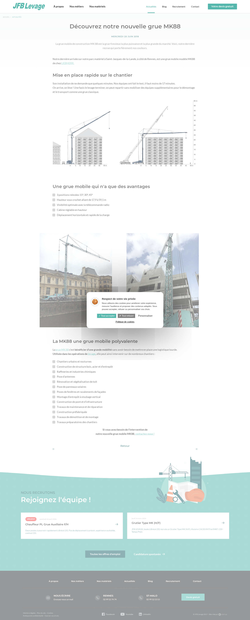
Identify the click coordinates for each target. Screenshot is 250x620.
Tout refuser (127, 316)
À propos (59, 6)
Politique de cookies (125, 321)
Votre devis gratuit (222, 6)
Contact (195, 6)
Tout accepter (107, 316)
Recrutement (178, 6)
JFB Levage (29, 6)
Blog (164, 6)
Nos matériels (97, 6)
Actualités (151, 6)
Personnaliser (145, 316)
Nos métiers (77, 6)
